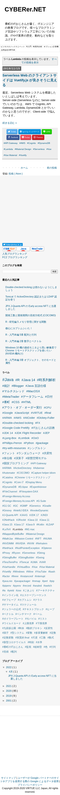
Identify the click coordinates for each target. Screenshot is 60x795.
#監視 (28, 647)
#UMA (34, 562)
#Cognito (31, 143)
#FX (37, 422)
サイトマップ (8, 778)
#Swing (40, 557)
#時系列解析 (46, 380)
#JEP (46, 433)
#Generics (35, 506)
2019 (9, 696)
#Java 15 (7, 524)
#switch (48, 585)
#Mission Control (24, 538)
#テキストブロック (33, 609)
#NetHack (7, 548)
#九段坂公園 (9, 628)
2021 (9, 686)
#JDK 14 (7, 433)
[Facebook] (13, 137)
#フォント (8, 453)
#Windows (18, 571)
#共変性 (47, 453)
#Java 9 (30, 524)
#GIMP (24, 506)
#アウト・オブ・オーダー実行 (22, 407)
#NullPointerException (27, 548)
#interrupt (40, 576)
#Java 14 (28, 380)
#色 (46, 647)
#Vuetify (23, 155)
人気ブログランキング (14, 253)
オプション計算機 (51, 47)
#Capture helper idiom (43, 473)
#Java (8, 379)
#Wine (29, 571)
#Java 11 (44, 520)
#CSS (16, 402)
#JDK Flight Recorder (28, 433)
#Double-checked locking (17, 422)
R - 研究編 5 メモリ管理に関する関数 (25, 322)
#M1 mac (30, 529)
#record (27, 585)
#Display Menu (33, 482)
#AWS (22, 143)
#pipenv (6, 585)
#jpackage (42, 443)
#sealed (37, 585)
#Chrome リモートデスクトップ (32, 477)
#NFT (38, 538)
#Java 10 (33, 520)
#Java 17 (19, 524)
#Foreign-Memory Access (16, 496)
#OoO (35, 438)
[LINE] (47, 131)
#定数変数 (8, 637)
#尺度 (34, 637)
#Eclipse (23, 487)
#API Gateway (11, 143)
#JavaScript (22, 412)
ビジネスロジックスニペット (13, 47)
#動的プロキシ (34, 628)
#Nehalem (41, 543)
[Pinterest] (38, 137)
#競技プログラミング (15, 463)
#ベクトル (8, 614)
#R (17, 380)
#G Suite (41, 501)
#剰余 (21, 628)
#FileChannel (9, 491)
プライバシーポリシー (30, 785)
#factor (6, 576)
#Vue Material (10, 155)
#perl (45, 581)
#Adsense (38, 468)
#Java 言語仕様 (36, 385)
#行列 (52, 647)
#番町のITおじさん (12, 647)
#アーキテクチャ (45, 590)
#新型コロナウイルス (14, 642)
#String (41, 553)
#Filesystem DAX (28, 491)
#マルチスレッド (13, 391)
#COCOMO (23, 473)
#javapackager (22, 581)
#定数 (53, 632)
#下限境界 (41, 623)
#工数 (42, 637)
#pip (52, 581)
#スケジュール (28, 604)
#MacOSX (33, 391)
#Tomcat (24, 562)
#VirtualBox (23, 567)
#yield (10, 590)
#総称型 (37, 647)
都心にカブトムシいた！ (18, 328)
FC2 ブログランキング (14, 257)
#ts (4, 590)
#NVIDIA (20, 543)
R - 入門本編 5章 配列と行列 (20, 334)
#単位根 (7, 458)
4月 (11, 671)
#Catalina (7, 477)
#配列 (13, 651)
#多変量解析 (41, 632)
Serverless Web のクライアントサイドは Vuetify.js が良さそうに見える (29, 80)
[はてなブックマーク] (29, 131)
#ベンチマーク (23, 614)
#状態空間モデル (36, 458)
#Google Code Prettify (16, 427)
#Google (7, 412)
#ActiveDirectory (22, 468)
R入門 (28, 47)
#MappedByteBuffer (13, 534)
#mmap (36, 581)
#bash (51, 571)
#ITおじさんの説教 (43, 427)
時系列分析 (37, 47)
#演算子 (19, 458)
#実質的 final (22, 637)
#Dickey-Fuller (45, 417)
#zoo (18, 590)
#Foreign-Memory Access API (18, 501)
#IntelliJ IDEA (20, 510)
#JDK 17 (34, 515)
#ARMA (7, 417)
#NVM (30, 543)
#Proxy (6, 553)
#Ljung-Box (9, 438)
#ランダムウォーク (28, 453)
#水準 (39, 642)
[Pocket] (25, 137)
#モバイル (30, 618)
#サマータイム (10, 604)
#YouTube (40, 571)
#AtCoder (29, 417)
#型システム (17, 632)
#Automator (8, 473)
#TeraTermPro (10, 562)
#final (47, 412)
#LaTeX (6, 529)
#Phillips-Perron (12, 443)
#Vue (48, 149)
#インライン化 (10, 595)
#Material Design (23, 149)
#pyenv (17, 585)
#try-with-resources (14, 448)
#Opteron (47, 548)
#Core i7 (19, 482)
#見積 (5, 651)
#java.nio (7, 581)
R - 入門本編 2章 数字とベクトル (23, 341)
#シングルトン (37, 448)
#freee (15, 576)
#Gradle (46, 506)
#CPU (47, 407)
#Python (29, 443)
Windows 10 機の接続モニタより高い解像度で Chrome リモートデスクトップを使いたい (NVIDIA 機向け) (30, 350)
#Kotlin (40, 524)
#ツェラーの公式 (11, 609)
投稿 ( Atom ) (16, 173)
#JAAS (24, 515)
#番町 (6, 402)
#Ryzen (16, 553)
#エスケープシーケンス (33, 595)
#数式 (51, 637)
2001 (9, 700)
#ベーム (37, 614)
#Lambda (8, 149)
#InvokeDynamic (39, 510)
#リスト (42, 618)
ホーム (24, 167)
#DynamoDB (44, 143)
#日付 (49, 396)
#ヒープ (50, 609)
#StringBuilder (26, 557)
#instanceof (26, 576)
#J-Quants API (10, 515)
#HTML (26, 402)
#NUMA (47, 538)
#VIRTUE (37, 412)
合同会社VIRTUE (8, 50)
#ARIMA (7, 468)
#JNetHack (8, 520)
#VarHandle (8, 567)
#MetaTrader (10, 396)
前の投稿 (52, 167)
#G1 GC (6, 506)
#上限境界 (28, 623)
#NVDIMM (8, 543)
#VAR (42, 562)
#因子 (5, 632)
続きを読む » (9, 123)
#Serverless (39, 149)
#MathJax (7, 538)
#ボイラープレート (12, 618)
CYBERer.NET (25, 9)
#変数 (29, 632)
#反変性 (48, 628)
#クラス (37, 599)
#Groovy (7, 510)
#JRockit (21, 520)
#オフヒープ (9, 599)
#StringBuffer (9, 557)
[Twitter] (12, 131)
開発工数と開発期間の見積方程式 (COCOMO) (30, 315)
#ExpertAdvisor (38, 487)
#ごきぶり (28, 590)
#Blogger (18, 385)
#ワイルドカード (11, 623)
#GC (15, 506)
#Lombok (24, 438)
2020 (9, 691)
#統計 (6, 385)
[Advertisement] (30, 208)
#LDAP (50, 524)
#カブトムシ (25, 599)
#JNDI (44, 515)
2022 (9, 667)
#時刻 (31, 642)
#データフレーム (32, 396)
